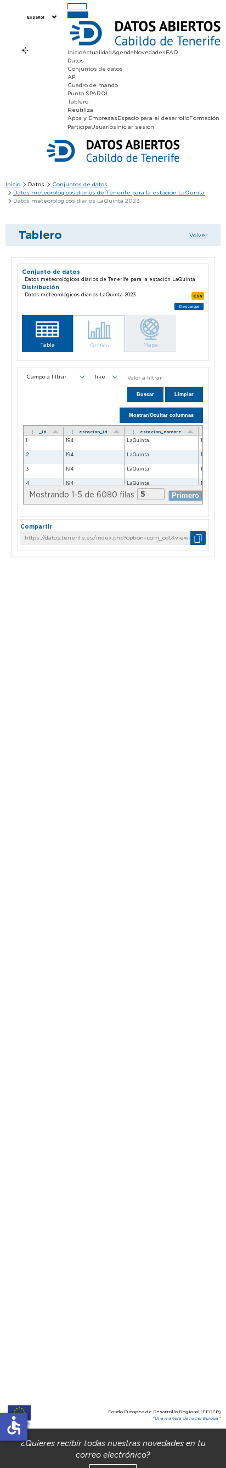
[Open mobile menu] (77, 6)
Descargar (189, 306)
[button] (47, 333)
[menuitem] (41, 17)
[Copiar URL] (198, 537)
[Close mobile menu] (77, 15)
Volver (198, 235)
